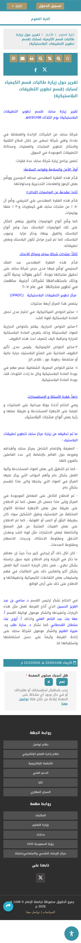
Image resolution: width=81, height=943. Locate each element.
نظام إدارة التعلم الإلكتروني (40, 754)
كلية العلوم (66, 35)
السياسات (49, 912)
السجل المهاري (41, 792)
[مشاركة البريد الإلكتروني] (22, 59)
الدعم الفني (40, 772)
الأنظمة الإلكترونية (40, 763)
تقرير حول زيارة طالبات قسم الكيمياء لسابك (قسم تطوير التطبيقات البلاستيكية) (45, 39)
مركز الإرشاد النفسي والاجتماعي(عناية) (40, 853)
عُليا (40, 782)
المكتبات (40, 815)
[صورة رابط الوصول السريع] (14, 59)
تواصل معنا (33, 912)
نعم (62, 682)
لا (48, 682)
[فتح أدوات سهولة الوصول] (71, 933)
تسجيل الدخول (50, 6)
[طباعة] (31, 59)
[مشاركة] (44, 71)
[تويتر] (40, 878)
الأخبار (49, 35)
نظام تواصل (40, 744)
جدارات (40, 834)
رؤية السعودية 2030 (40, 844)
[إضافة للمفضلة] (67, 59)
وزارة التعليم (40, 824)
